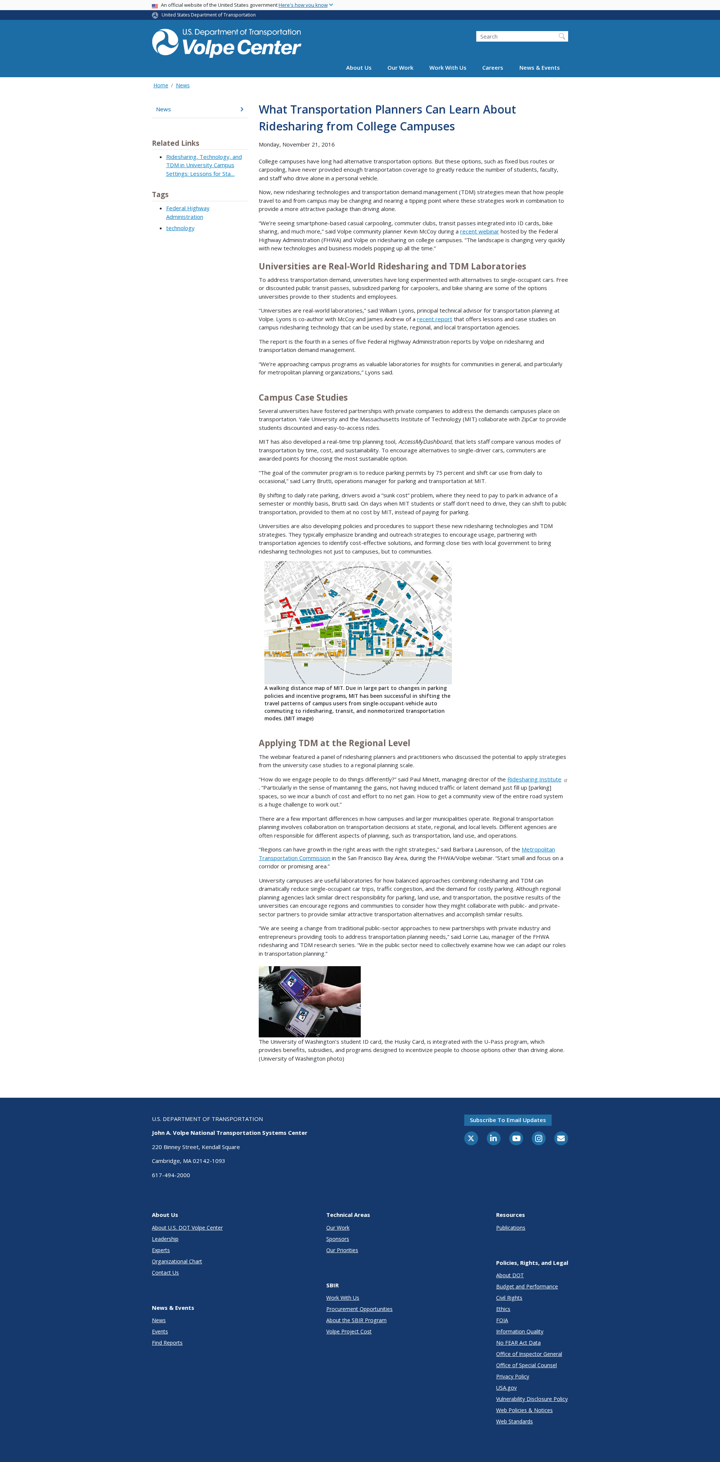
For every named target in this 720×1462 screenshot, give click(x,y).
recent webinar (479, 231)
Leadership (165, 1238)
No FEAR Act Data (518, 1342)
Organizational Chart (177, 1261)
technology (180, 228)
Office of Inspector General (529, 1353)
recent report (434, 319)
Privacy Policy (512, 1376)
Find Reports (167, 1342)
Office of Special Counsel (526, 1365)
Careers (492, 68)
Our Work (400, 68)
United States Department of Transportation (209, 15)
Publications (510, 1227)
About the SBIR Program (356, 1320)
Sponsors (337, 1238)
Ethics (503, 1308)
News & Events (539, 68)
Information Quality (519, 1331)
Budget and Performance (527, 1286)
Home (160, 85)
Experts (161, 1250)
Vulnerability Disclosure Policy (532, 1398)
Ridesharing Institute (534, 779)
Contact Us (165, 1272)
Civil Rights (509, 1297)
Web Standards (514, 1421)
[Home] (227, 41)
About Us (359, 68)
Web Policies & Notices (524, 1410)
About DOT (510, 1275)
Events (160, 1331)
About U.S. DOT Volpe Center (187, 1227)
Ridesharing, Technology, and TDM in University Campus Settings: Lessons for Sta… (204, 165)
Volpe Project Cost (349, 1331)
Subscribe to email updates (508, 1120)
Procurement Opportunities (359, 1308)
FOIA (502, 1320)
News (183, 85)
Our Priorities (342, 1250)
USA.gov (506, 1387)
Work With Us (447, 68)
